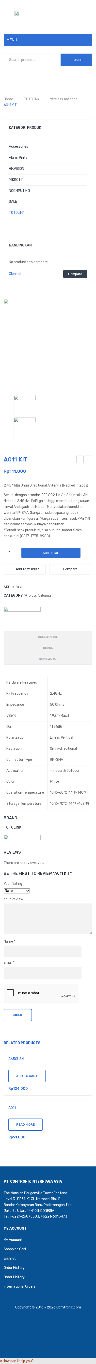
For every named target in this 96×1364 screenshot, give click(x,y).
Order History (14, 1268)
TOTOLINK (31, 99)
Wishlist (10, 1258)
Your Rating (13, 884)
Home (8, 99)
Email (9, 963)
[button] (17, 1361)
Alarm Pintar (19, 158)
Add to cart (51, 553)
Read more (25, 1124)
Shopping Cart (15, 1249)
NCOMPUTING (19, 191)
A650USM (16, 1059)
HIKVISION (16, 169)
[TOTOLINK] (22, 614)
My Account (13, 1240)
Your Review (13, 899)
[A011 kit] (25, 428)
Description (48, 636)
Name (9, 941)
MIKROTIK (16, 180)
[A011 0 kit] (48, 343)
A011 (89, 460)
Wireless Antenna (64, 99)
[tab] (48, 636)
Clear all (15, 274)
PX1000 (80, 460)
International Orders (19, 1286)
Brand (48, 647)
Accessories (18, 146)
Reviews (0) (48, 658)
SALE (13, 202)
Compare (75, 274)
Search (76, 60)
